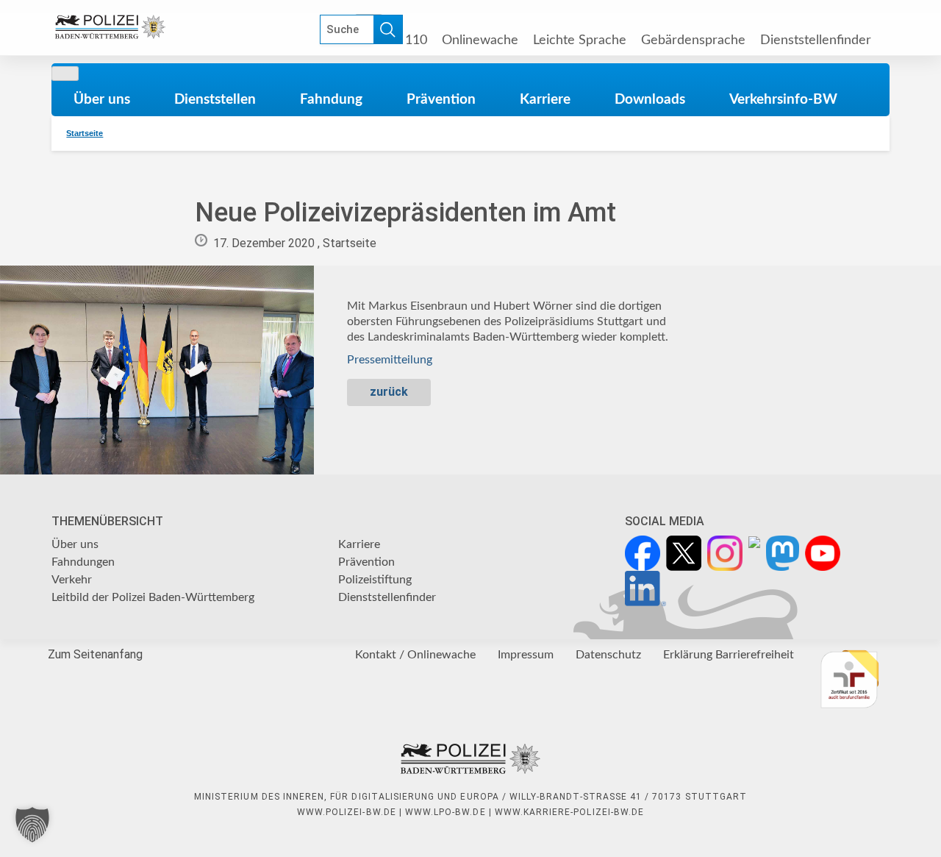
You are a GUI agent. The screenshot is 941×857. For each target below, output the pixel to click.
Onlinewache (480, 40)
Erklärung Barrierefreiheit (728, 655)
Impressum (526, 655)
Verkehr (71, 580)
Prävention (441, 99)
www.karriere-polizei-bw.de (569, 812)
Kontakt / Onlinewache (415, 655)
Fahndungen (83, 562)
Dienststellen (215, 99)
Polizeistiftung (375, 580)
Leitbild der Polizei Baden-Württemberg (152, 597)
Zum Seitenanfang (95, 654)
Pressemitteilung (389, 360)
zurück (389, 392)
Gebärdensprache (693, 40)
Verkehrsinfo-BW (783, 99)
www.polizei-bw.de (346, 812)
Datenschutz (608, 655)
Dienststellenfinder (815, 40)
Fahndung (331, 99)
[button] (32, 824)
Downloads (650, 99)
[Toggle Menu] (65, 73)
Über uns (102, 99)
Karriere (545, 99)
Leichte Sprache (579, 40)
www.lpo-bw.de (445, 812)
